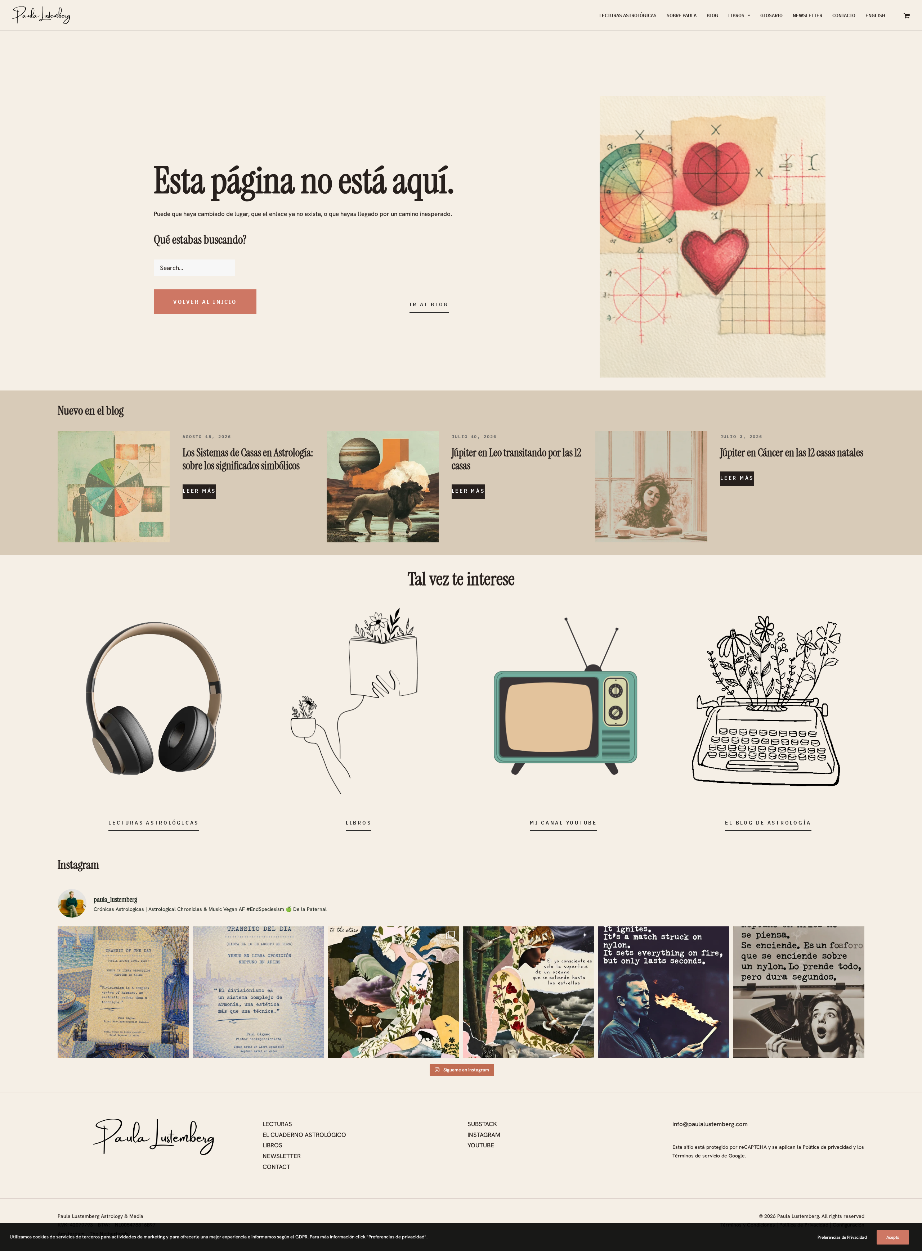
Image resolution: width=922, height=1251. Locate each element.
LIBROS (272, 1145)
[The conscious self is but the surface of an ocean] (393, 992)
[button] (114, 486)
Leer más (199, 490)
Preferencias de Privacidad (842, 1237)
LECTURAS (277, 1124)
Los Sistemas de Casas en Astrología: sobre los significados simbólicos (248, 459)
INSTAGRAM (483, 1135)
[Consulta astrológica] (154, 699)
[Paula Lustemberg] (41, 15)
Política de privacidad (827, 1147)
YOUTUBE (480, 1145)
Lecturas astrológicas (628, 15)
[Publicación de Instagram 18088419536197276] (528, 992)
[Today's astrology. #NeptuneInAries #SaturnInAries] (663, 992)
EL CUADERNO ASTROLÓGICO (304, 1135)
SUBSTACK (482, 1124)
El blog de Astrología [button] (768, 822)
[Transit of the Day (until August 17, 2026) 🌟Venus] (123, 992)
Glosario (771, 15)
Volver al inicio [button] (205, 301)
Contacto (843, 15)
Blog (712, 15)
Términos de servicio (696, 1155)
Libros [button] (359, 822)
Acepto (892, 1237)
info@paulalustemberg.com (710, 1124)
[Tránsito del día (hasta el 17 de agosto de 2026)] (258, 992)
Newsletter (807, 15)
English (875, 15)
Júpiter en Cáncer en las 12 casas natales (791, 453)
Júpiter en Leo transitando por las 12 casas (516, 459)
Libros (736, 15)
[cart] (906, 15)
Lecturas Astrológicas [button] (153, 822)
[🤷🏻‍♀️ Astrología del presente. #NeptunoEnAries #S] (798, 992)
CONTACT (276, 1167)
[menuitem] (628, 15)
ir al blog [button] (429, 304)
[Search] (335, 267)
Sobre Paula (682, 15)
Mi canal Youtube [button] (563, 822)
